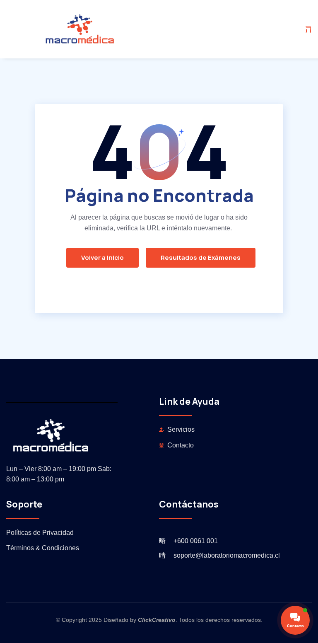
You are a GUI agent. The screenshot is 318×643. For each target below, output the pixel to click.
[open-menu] (308, 29)
